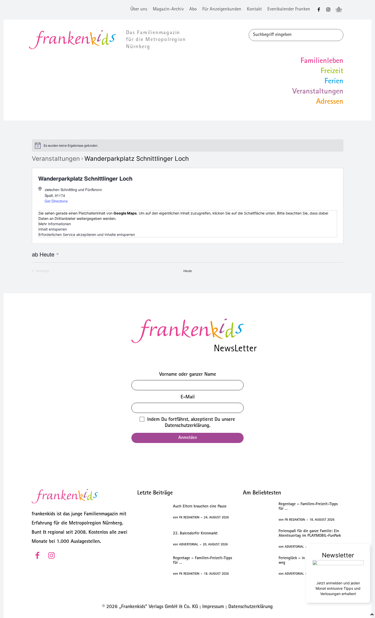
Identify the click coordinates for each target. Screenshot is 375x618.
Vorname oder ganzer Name (187, 374)
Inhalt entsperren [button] (53, 229)
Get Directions (56, 201)
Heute (187, 271)
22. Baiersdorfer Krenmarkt (195, 534)
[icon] (338, 10)
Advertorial (188, 544)
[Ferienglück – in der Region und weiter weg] (258, 566)
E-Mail (188, 397)
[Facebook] (318, 9)
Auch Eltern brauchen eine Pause (200, 507)
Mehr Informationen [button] (55, 224)
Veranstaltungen (56, 159)
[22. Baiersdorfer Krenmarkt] (153, 539)
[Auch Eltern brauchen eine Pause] (153, 512)
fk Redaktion (189, 517)
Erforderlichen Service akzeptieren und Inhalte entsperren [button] (87, 234)
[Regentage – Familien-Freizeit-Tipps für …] (153, 566)
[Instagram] (328, 9)
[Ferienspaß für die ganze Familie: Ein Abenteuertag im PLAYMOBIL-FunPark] (258, 539)
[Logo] (187, 331)
